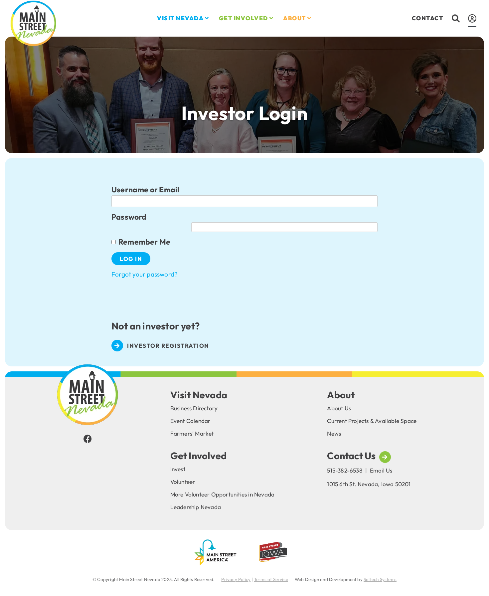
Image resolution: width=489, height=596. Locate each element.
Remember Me (144, 242)
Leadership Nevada (195, 506)
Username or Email (145, 189)
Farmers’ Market (192, 433)
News (334, 433)
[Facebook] (87, 439)
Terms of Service (271, 579)
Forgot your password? (144, 274)
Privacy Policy (235, 579)
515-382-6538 (344, 470)
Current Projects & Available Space (371, 420)
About (294, 18)
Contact (427, 18)
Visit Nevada (180, 18)
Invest (177, 469)
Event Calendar (190, 420)
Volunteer (182, 481)
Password (129, 217)
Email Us (381, 470)
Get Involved (243, 18)
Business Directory (194, 408)
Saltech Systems (380, 579)
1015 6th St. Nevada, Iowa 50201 (368, 484)
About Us (339, 408)
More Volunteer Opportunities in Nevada (222, 494)
